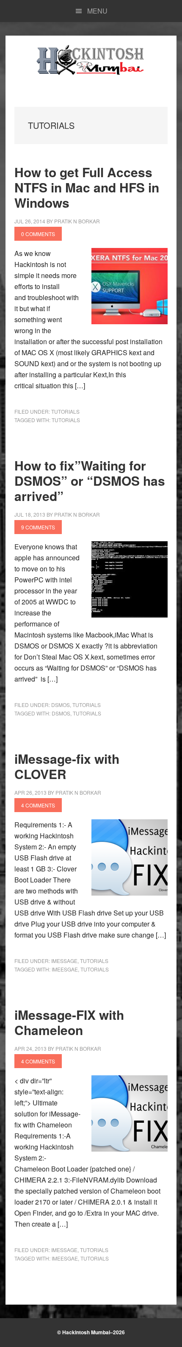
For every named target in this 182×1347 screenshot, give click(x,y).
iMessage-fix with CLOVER (66, 766)
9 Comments (38, 527)
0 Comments (38, 233)
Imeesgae (65, 969)
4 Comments (38, 805)
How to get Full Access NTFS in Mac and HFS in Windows (86, 187)
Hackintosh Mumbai (91, 61)
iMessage (64, 960)
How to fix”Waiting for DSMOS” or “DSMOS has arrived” (89, 480)
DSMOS (60, 704)
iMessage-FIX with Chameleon (69, 1022)
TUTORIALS (65, 411)
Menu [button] (97, 11)
